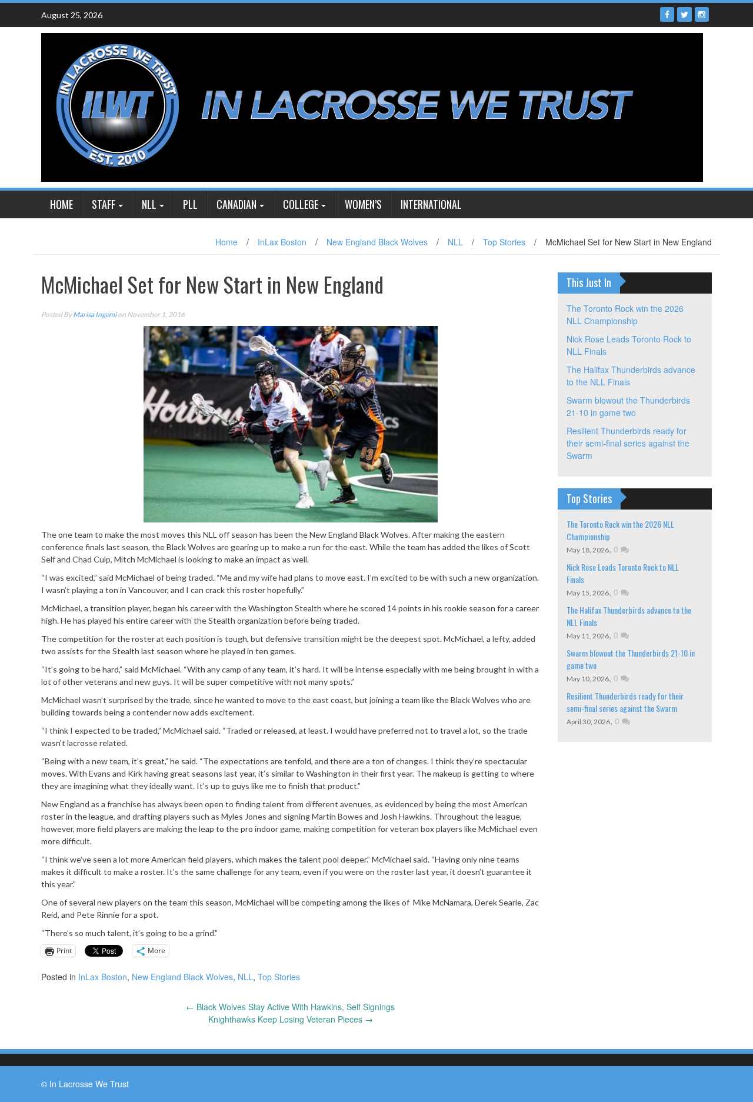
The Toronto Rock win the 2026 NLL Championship (625, 314)
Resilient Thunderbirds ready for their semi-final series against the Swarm (628, 443)
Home (61, 204)
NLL (149, 204)
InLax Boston (282, 242)
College (300, 204)
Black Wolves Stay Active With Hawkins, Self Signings (290, 1007)
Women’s (363, 204)
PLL (190, 204)
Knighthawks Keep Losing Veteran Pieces (290, 1019)
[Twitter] (684, 14)
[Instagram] (702, 14)
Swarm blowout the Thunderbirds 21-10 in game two (628, 406)
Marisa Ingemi (94, 314)
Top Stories (504, 242)
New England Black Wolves (377, 242)
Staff (103, 204)
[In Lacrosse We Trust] (372, 106)
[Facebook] (667, 14)
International (431, 204)
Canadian (236, 204)
